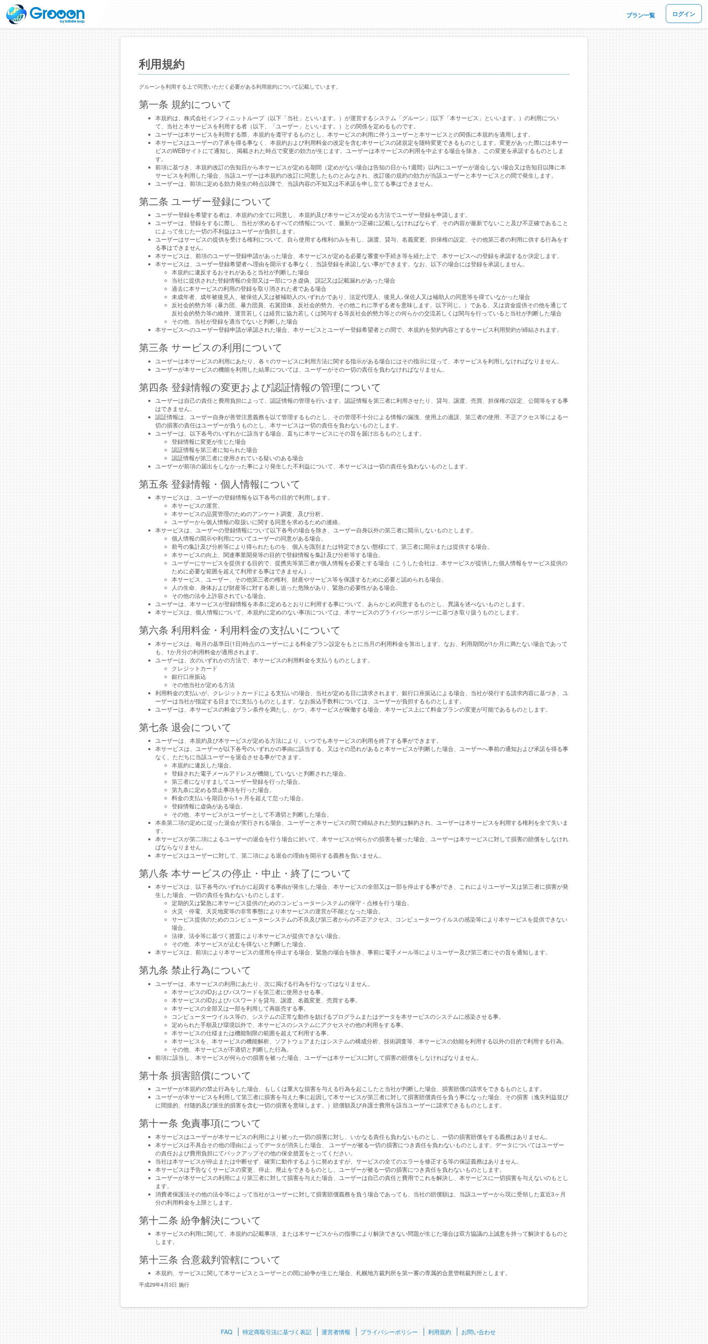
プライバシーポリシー (389, 1332)
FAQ (226, 1332)
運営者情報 (336, 1332)
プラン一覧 (640, 15)
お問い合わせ (478, 1332)
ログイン (683, 13)
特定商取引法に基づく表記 (277, 1332)
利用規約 (439, 1332)
